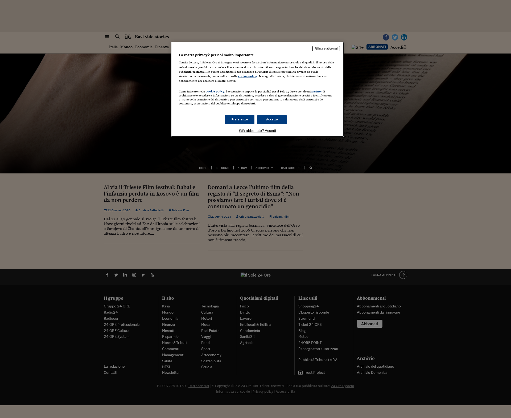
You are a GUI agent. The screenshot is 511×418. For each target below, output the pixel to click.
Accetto (272, 119)
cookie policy (247, 76)
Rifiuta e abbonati (326, 48)
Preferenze (240, 119)
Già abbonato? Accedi (257, 130)
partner (316, 91)
